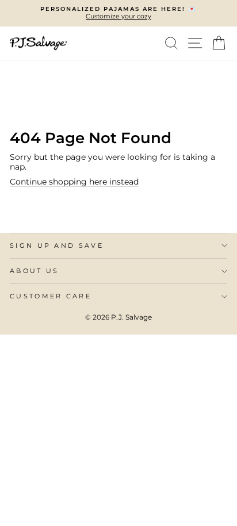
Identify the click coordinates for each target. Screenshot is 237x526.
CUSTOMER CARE (50, 296)
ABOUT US (34, 271)
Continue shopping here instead (74, 181)
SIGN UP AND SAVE (57, 245)
